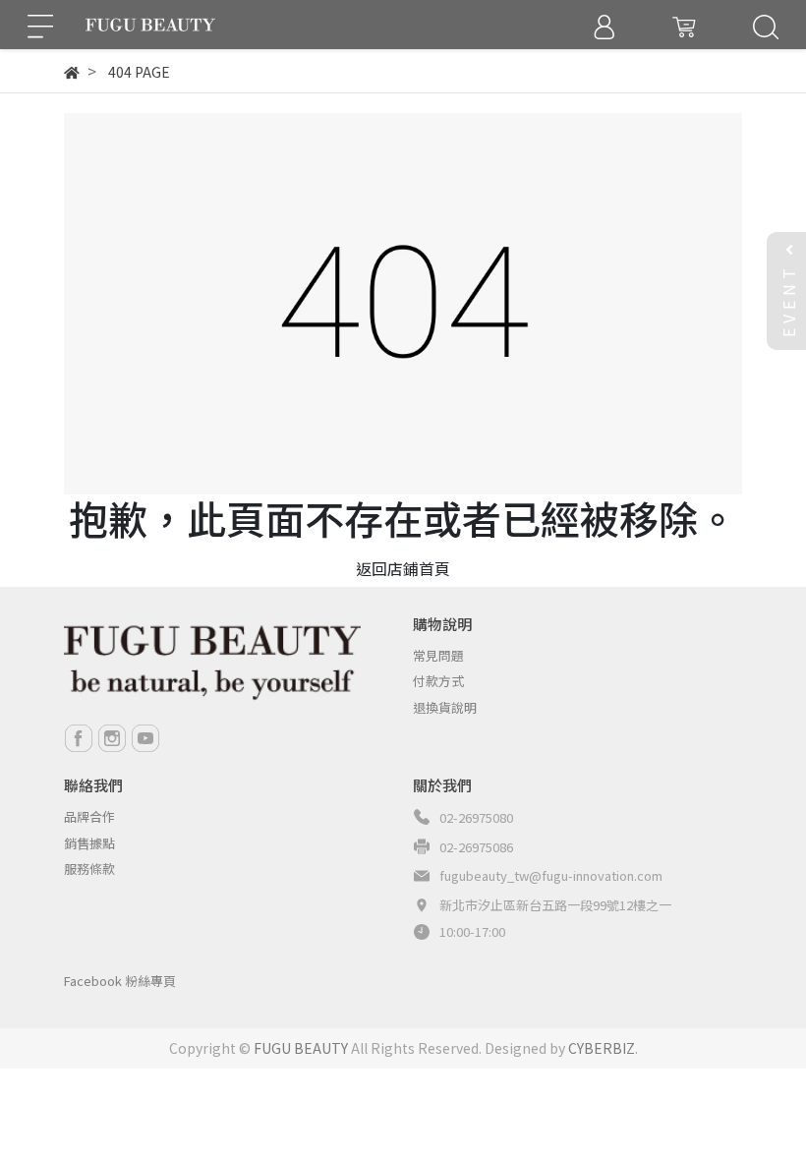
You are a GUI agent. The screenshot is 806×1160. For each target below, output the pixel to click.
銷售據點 (89, 843)
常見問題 (438, 655)
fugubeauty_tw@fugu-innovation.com (550, 875)
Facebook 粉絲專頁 (120, 980)
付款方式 (438, 680)
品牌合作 (89, 816)
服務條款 (89, 868)
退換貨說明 (445, 707)
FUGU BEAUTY (301, 1048)
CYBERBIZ (601, 1048)
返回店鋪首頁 (403, 568)
